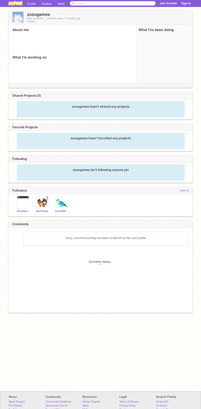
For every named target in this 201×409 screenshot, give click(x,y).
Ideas (61, 3)
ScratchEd (162, 401)
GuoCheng (42, 211)
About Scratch (17, 401)
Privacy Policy (127, 405)
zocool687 (60, 211)
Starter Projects (91, 401)
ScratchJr (161, 405)
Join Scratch (168, 3)
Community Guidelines (58, 401)
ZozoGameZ (23, 211)
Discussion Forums (57, 405)
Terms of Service (129, 401)
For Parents (15, 405)
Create (31, 3)
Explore (47, 3)
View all (184, 190)
